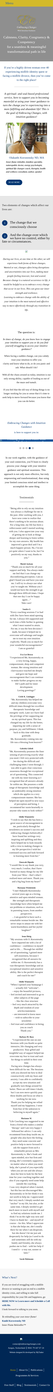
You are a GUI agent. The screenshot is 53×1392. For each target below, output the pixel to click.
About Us (23, 1370)
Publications (37, 1370)
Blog (19, 1385)
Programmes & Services (27, 1375)
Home (13, 1370)
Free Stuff (9, 1385)
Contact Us (44, 1385)
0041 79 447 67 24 (36, 1348)
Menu (9, 3)
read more (14, 182)
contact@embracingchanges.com (27, 1344)
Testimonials (30, 1385)
